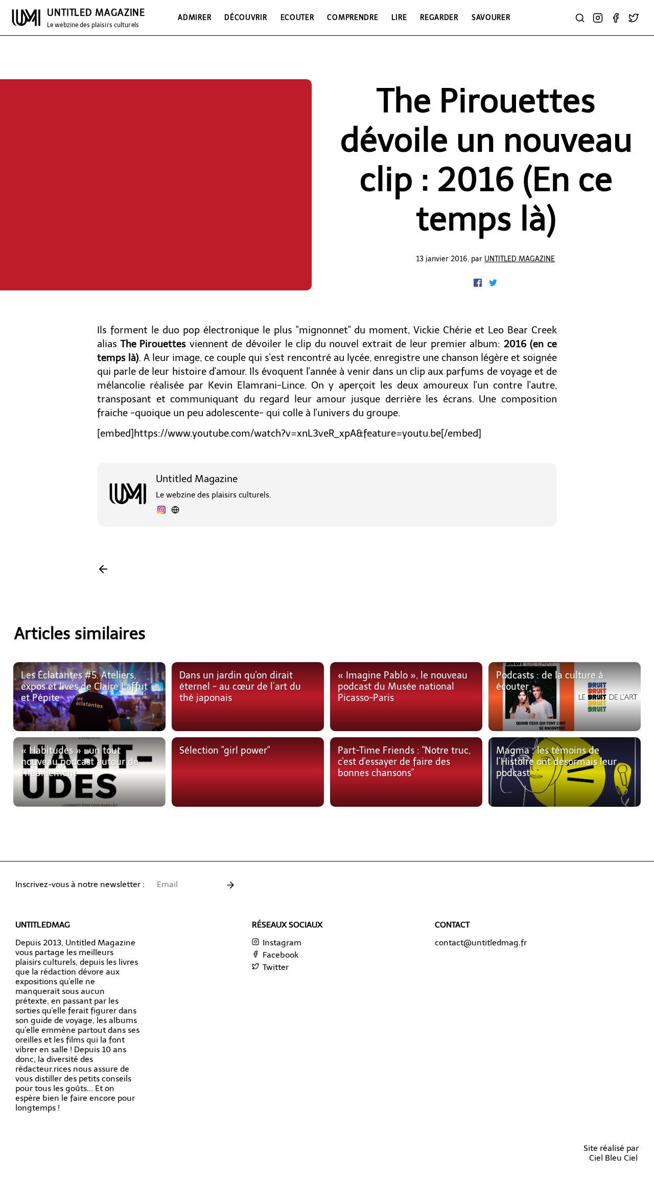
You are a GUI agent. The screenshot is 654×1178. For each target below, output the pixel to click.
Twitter (275, 967)
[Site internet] (175, 511)
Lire (399, 17)
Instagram (281, 942)
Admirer (194, 17)
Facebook (279, 955)
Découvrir (245, 17)
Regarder (439, 17)
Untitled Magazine (519, 258)
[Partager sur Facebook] (479, 284)
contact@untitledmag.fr (481, 942)
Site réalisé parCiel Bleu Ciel (611, 1153)
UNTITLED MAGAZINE (96, 18)
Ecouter (297, 17)
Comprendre (352, 17)
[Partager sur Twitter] (493, 284)
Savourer (491, 17)
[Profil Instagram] (161, 511)
